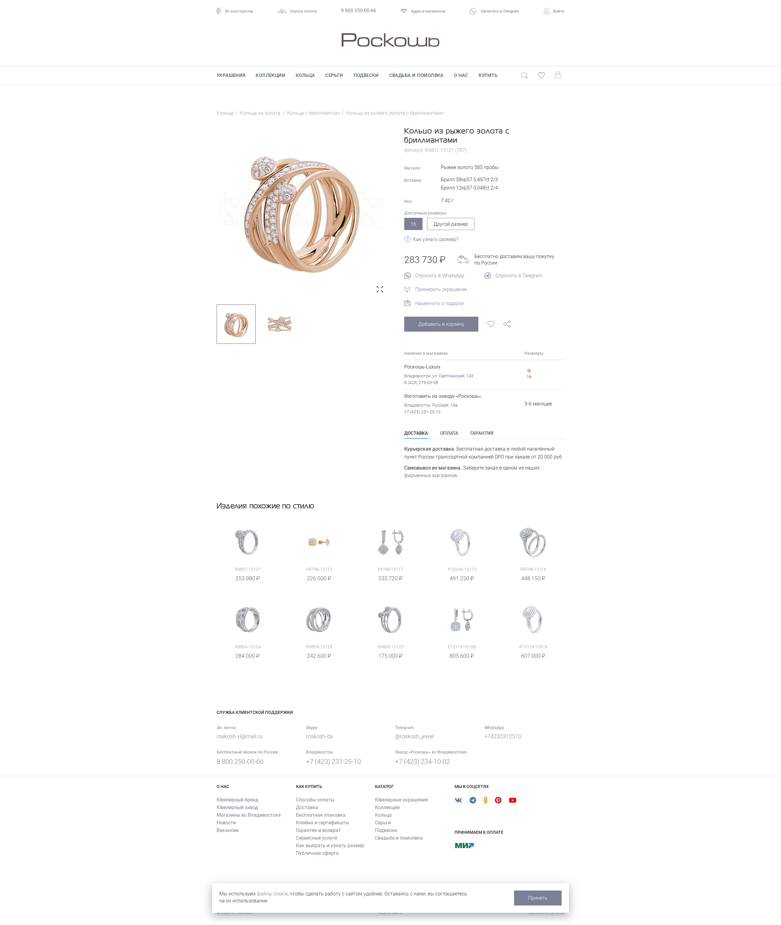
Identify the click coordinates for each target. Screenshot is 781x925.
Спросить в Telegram (518, 276)
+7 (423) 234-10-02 (422, 761)
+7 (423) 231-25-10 (422, 411)
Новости (226, 823)
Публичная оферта (317, 853)
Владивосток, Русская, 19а (431, 405)
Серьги (334, 75)
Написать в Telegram (499, 11)
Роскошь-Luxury (422, 367)
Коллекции (270, 75)
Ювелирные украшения (401, 800)
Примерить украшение (441, 289)
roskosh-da (319, 736)
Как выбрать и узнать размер (330, 845)
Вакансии (228, 830)
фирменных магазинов (430, 475)
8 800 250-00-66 (358, 10)
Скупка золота (303, 11)
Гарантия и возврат (318, 830)
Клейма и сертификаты (322, 823)
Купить (488, 75)
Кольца (305, 75)
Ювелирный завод (237, 807)
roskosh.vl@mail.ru (239, 736)
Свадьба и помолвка (416, 75)
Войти (558, 11)
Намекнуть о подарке (439, 303)
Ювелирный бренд (237, 800)
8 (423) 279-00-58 (421, 382)
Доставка (307, 807)
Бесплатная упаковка (321, 815)
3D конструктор (239, 11)
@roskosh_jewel (414, 736)
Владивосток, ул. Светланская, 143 (438, 375)
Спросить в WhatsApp (439, 276)
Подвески (366, 75)
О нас (461, 75)
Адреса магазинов (428, 11)
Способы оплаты (315, 800)
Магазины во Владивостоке (249, 815)
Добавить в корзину (441, 324)
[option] (301, 210)
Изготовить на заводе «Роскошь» (442, 396)
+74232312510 (502, 736)
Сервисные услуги (316, 838)
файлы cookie (272, 894)
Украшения (231, 75)
